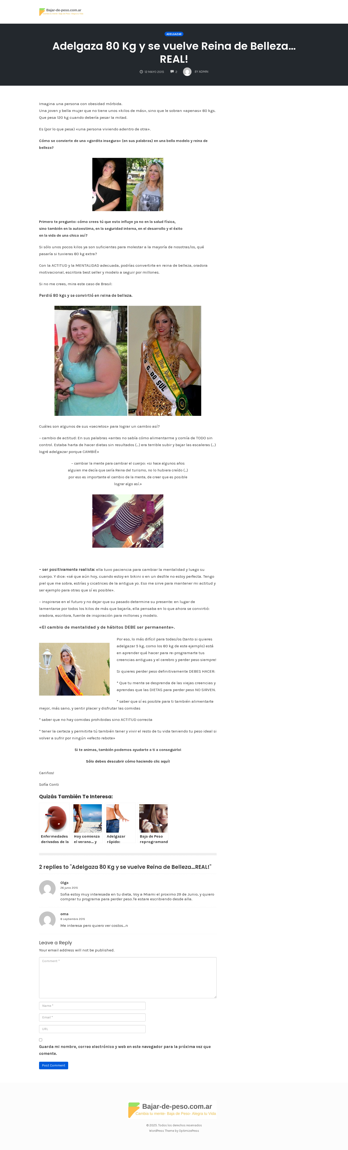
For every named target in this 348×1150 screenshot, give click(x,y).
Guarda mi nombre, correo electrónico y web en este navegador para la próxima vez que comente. (125, 1050)
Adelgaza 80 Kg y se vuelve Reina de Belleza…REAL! (174, 53)
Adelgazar (174, 34)
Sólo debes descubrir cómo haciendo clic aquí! (128, 761)
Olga (64, 882)
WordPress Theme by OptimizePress (174, 1130)
